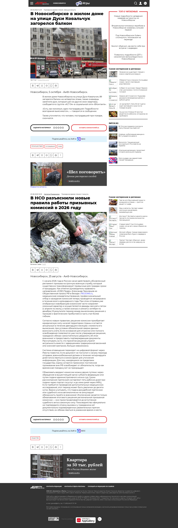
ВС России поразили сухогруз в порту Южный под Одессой (131, 127)
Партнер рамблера (67, 519)
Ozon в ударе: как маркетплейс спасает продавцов (130, 159)
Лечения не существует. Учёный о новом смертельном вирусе (132, 73)
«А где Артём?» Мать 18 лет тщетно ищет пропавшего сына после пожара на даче (132, 106)
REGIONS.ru (87, 293)
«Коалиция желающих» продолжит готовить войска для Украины (132, 151)
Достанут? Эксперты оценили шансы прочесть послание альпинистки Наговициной (133, 218)
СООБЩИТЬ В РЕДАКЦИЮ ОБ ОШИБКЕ (101, 486)
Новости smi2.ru (38, 187)
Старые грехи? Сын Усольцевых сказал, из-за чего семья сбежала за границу (132, 226)
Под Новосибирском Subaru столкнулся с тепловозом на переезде (128, 37)
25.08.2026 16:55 (36, 194)
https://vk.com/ (43, 80)
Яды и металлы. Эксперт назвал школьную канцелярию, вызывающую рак (131, 210)
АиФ (44, 264)
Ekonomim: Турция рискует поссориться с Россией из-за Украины (130, 144)
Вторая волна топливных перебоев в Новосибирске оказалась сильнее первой (128, 28)
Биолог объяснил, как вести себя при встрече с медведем (128, 47)
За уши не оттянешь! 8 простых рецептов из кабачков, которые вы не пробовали (133, 114)
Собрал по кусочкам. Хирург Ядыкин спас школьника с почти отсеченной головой (133, 90)
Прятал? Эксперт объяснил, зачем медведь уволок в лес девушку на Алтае (132, 242)
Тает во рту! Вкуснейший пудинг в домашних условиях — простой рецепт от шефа (132, 202)
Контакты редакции (54, 486)
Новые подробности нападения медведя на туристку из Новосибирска (128, 18)
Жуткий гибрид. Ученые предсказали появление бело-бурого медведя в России (133, 234)
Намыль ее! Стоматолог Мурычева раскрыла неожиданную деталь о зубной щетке (132, 98)
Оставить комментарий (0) (89, 128)
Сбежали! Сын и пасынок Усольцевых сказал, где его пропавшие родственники (133, 82)
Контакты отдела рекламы (74, 486)
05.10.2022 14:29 (36, 10)
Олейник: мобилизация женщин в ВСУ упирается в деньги (131, 135)
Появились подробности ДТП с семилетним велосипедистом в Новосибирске (128, 57)
